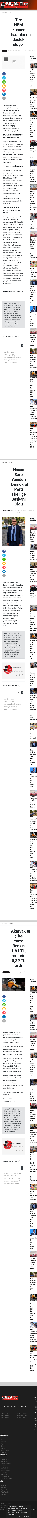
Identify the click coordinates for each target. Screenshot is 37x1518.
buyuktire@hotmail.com (16, 671)
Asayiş (3, 1448)
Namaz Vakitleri (6, 1463)
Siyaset (11, 462)
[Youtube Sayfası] (12, 1406)
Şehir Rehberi (5, 1476)
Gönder (22, 345)
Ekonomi (11, 923)
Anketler (3, 1488)
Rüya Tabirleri (5, 1492)
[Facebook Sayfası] (2, 1406)
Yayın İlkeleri (4, 1415)
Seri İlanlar (4, 1474)
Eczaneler (4, 1466)
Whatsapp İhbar (22, 1415)
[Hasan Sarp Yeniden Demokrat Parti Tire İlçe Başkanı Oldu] (13, 531)
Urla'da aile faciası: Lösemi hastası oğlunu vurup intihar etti (32, 78)
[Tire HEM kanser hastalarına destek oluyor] (13, 62)
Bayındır (3, 1442)
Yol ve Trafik (4, 1461)
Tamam (26, 1516)
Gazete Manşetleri (6, 1479)
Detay (18, 1516)
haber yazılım (4, 1513)
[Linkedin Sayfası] (15, 1406)
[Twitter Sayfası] (5, 1406)
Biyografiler (4, 1490)
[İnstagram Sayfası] (8, 1406)
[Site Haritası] (22, 1406)
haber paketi (4, 1511)
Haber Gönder (21, 1417)
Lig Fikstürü (4, 1468)
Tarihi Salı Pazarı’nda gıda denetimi (33, 272)
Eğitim (3, 1446)
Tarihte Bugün (5, 1470)
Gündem (3, 1452)
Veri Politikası (5, 1417)
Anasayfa (4, 12)
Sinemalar (4, 1472)
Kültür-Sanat (5, 1450)
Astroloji (3, 1494)
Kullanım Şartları (22, 1413)
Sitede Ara (4, 1485)
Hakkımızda (4, 1413)
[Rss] (19, 1406)
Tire (31, 4)
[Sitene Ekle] (26, 1406)
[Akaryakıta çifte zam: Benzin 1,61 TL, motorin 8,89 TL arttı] (13, 985)
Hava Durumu (5, 1459)
